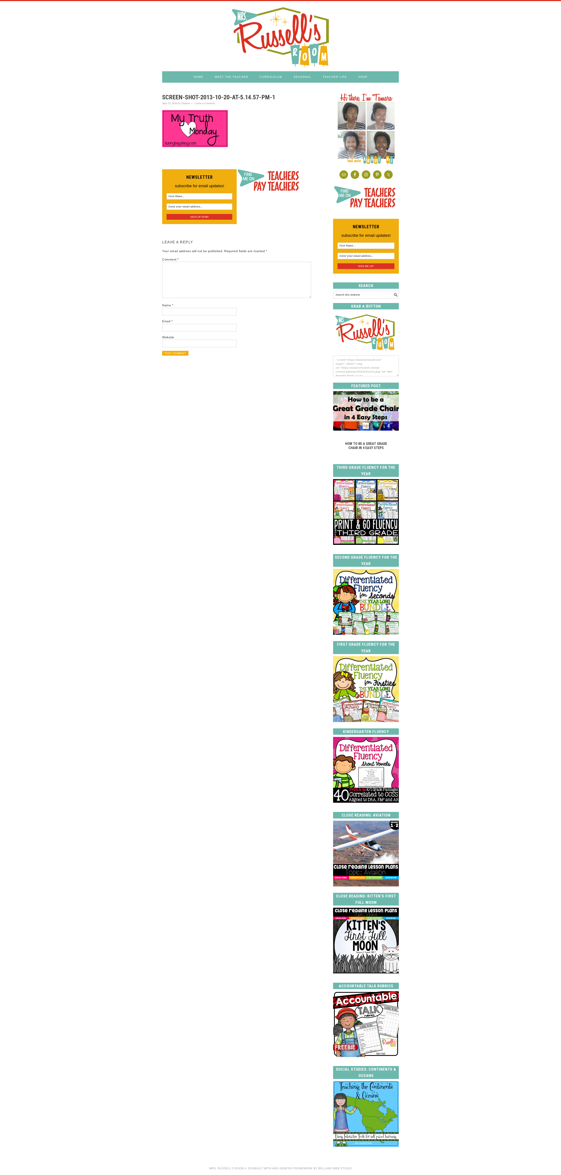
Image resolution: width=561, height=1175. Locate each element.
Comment (170, 259)
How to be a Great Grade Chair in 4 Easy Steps (366, 446)
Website (168, 337)
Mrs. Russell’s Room (226, 1168)
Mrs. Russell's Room (280, 36)
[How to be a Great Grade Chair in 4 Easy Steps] (366, 429)
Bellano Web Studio (335, 1168)
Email (167, 321)
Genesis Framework (296, 1168)
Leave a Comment (205, 103)
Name (167, 305)
